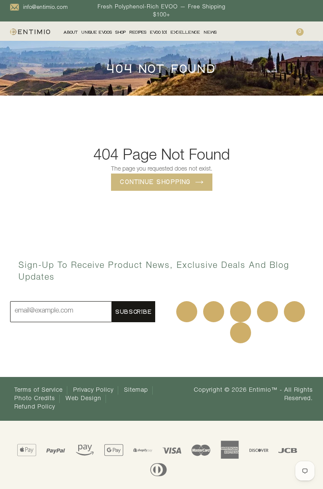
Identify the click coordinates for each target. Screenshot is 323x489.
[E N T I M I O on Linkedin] (267, 311)
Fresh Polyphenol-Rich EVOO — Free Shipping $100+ (161, 11)
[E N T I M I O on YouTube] (240, 332)
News (210, 32)
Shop (120, 32)
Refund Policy (34, 407)
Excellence (185, 32)
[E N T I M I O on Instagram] (294, 311)
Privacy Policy (93, 390)
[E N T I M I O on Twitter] (213, 311)
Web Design (83, 399)
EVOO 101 (158, 32)
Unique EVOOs (96, 32)
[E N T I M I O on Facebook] (186, 311)
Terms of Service (38, 390)
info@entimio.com (45, 8)
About (71, 32)
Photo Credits (34, 399)
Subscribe (133, 311)
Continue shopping (155, 181)
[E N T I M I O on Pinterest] (240, 311)
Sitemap (136, 390)
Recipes (137, 32)
